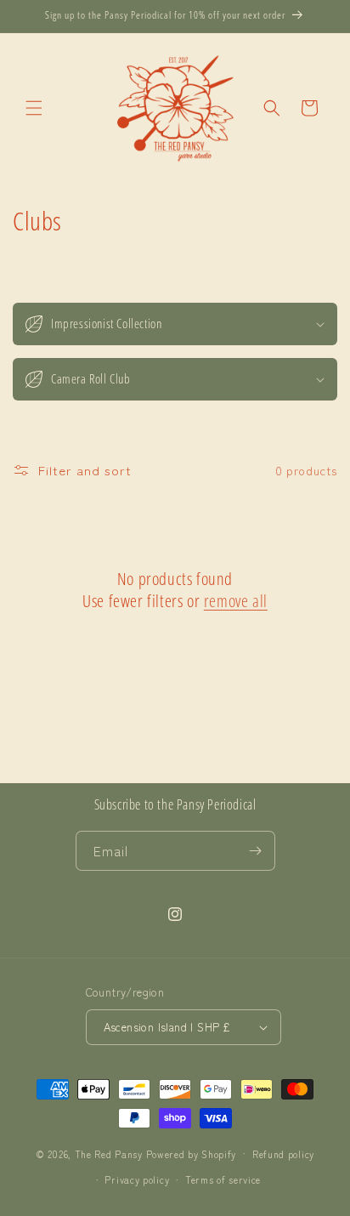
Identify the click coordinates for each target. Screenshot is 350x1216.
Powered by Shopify (191, 1153)
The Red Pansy (109, 1153)
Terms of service (223, 1179)
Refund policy (283, 1154)
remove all (236, 601)
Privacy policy (136, 1179)
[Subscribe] (255, 851)
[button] (34, 108)
